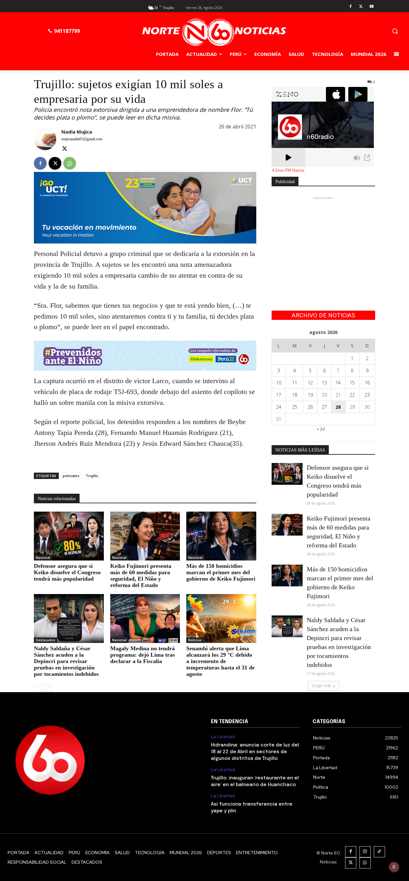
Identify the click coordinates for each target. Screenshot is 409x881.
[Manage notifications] (394, 867)
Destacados (45, 640)
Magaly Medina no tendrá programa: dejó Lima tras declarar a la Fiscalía (142, 654)
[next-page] (48, 688)
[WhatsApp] (69, 163)
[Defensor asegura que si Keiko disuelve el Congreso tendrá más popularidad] (69, 536)
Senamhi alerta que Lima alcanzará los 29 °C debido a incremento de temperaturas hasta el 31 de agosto (220, 661)
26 (310, 407)
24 (278, 407)
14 (338, 383)
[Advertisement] (323, 241)
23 (367, 395)
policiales (71, 475)
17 (278, 395)
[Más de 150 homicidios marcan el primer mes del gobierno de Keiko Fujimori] (221, 536)
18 (294, 395)
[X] (361, 7)
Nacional (43, 557)
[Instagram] (365, 851)
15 (352, 383)
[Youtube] (371, 7)
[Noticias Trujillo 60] (214, 32)
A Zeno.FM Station (288, 170)
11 (294, 383)
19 (310, 395)
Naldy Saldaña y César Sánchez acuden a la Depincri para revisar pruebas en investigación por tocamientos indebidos (66, 661)
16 (367, 383)
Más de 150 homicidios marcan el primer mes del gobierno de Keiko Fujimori (220, 572)
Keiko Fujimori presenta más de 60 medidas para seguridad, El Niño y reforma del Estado (140, 575)
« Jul (321, 429)
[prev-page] (38, 688)
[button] (395, 31)
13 (324, 383)
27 (324, 407)
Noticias (195, 640)
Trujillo (92, 475)
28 (338, 407)
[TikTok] (379, 851)
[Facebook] (350, 7)
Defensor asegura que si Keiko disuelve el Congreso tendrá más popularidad (67, 572)
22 (352, 395)
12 (310, 383)
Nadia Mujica (76, 131)
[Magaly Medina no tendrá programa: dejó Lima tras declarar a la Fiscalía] (145, 618)
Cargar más (321, 685)
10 (278, 383)
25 (294, 407)
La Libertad (223, 736)
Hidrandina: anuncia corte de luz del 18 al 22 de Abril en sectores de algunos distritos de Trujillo (255, 752)
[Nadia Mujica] (45, 141)
